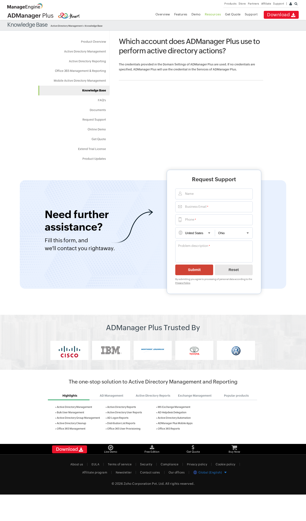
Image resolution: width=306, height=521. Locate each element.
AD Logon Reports (117, 417)
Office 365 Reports (169, 428)
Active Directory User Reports (124, 412)
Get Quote (233, 14)
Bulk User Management (70, 412)
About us (76, 464)
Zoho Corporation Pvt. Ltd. (144, 483)
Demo (196, 14)
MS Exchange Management (174, 407)
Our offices (177, 472)
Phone (189, 219)
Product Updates (94, 158)
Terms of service (120, 464)
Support (251, 14)
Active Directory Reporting (87, 61)
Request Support (94, 119)
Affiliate (266, 3)
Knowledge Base (94, 90)
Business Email (195, 206)
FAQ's (102, 100)
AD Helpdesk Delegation (172, 412)
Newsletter (124, 472)
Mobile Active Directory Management (80, 80)
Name (189, 193)
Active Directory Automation (174, 417)
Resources (213, 14)
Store (242, 3)
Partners (253, 3)
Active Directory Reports (121, 407)
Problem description (193, 245)
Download (279, 14)
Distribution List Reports (121, 423)
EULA (95, 464)
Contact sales (150, 472)
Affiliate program (94, 472)
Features (180, 14)
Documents (98, 110)
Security (146, 464)
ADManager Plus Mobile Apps (175, 423)
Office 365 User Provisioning (124, 428)
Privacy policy (197, 464)
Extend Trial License (92, 149)
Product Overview (93, 41)
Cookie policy (225, 464)
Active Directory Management (67, 26)
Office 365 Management (71, 428)
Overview (162, 14)
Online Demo (97, 129)
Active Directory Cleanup (71, 423)
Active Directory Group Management (78, 417)
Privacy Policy (182, 283)
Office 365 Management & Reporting (80, 70)
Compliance (169, 464)
